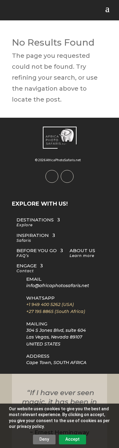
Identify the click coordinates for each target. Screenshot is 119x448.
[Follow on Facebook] (51, 176)
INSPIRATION (32, 238)
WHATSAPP (40, 298)
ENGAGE (26, 268)
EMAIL (33, 279)
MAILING (36, 324)
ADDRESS (37, 356)
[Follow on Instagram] (67, 176)
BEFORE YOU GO (36, 253)
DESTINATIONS (35, 222)
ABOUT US (82, 253)
